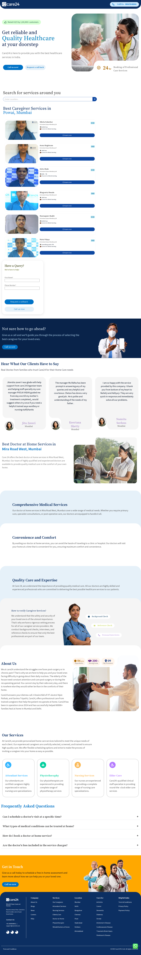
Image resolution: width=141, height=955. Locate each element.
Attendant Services (16, 775)
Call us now (19, 309)
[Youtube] (16, 932)
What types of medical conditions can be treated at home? (38, 826)
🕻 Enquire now (67, 135)
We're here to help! (12, 269)
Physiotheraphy (49, 775)
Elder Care (115, 775)
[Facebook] (7, 932)
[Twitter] (12, 932)
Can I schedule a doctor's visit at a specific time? (32, 817)
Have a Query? (14, 266)
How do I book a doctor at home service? (27, 836)
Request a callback (19, 302)
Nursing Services (84, 775)
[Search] (94, 99)
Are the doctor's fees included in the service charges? (35, 845)
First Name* (9, 277)
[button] (21, 22)
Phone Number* (10, 285)
